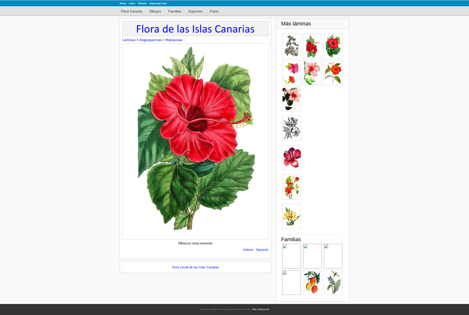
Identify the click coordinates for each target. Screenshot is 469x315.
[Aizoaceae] (291, 282)
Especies (196, 11)
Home (123, 3)
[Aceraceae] (312, 256)
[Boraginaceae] (333, 282)
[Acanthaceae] (333, 256)
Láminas (129, 40)
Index (132, 3)
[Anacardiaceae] (312, 282)
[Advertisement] (322, 160)
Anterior (248, 249)
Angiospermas (158, 3)
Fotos (214, 11)
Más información (260, 309)
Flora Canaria (131, 11)
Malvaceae (174, 40)
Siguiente (262, 249)
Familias (174, 11)
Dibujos (142, 3)
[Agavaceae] (291, 256)
